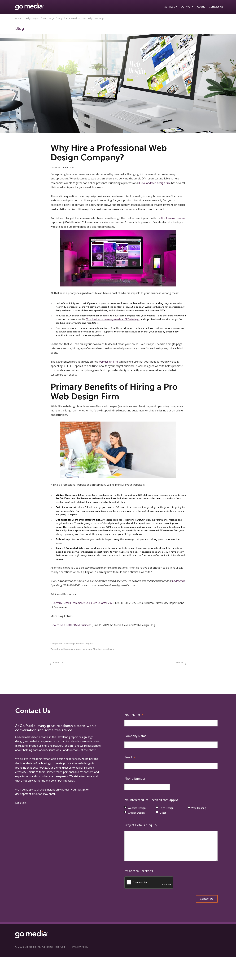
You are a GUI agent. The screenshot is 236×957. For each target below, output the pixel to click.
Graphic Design (136, 812)
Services (169, 6)
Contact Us (216, 6)
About (201, 6)
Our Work (187, 6)
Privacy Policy (80, 947)
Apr (64, 167)
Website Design (137, 807)
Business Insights (84, 643)
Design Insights (32, 18)
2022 (72, 167)
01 (67, 167)
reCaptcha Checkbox (138, 871)
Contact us (178, 581)
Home (18, 18)
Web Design (49, 18)
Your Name (133, 715)
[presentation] (148, 882)
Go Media (55, 167)
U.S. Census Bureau (173, 218)
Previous (58, 662)
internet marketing (83, 649)
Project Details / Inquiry (140, 825)
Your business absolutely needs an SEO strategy (112, 319)
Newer (179, 662)
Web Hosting (198, 807)
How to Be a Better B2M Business (71, 625)
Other (163, 812)
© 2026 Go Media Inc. (28, 947)
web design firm (108, 361)
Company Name (135, 736)
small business (66, 649)
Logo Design (167, 807)
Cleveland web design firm (154, 183)
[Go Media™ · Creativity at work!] (29, 6)
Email (129, 757)
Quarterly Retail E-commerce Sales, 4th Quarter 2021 (82, 603)
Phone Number (134, 778)
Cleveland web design (103, 649)
